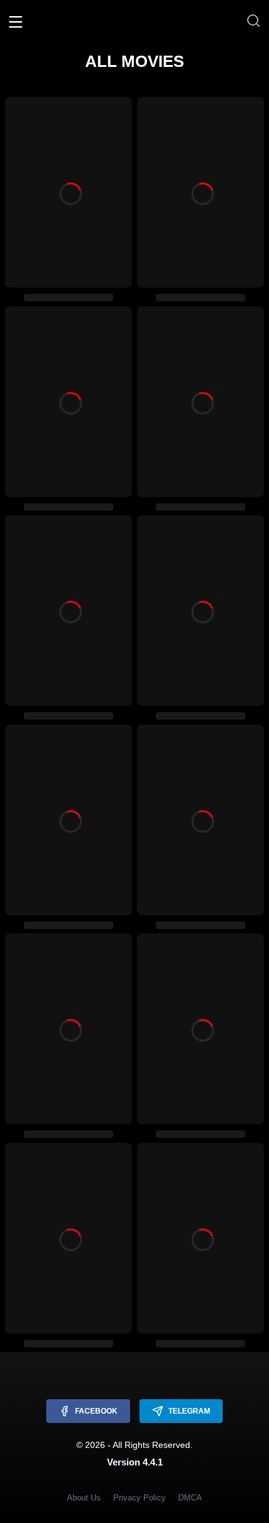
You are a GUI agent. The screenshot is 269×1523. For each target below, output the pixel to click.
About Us (84, 1497)
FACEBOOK (96, 1411)
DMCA (190, 1497)
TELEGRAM (189, 1411)
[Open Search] (253, 21)
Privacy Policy (139, 1497)
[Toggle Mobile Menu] (15, 22)
